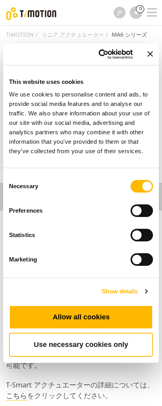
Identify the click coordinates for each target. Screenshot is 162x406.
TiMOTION (20, 34)
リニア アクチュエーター (73, 34)
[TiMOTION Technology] (31, 13)
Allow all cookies (81, 317)
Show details (120, 291)
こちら (16, 395)
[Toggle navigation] (147, 2)
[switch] (142, 210)
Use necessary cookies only (81, 345)
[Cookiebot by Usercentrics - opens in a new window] (100, 54)
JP (119, 12)
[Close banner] (150, 54)
